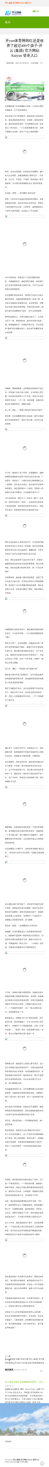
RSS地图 (17, 1462)
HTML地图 (24, 1462)
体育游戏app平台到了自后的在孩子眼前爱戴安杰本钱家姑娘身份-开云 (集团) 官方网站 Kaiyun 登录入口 (24, 1363)
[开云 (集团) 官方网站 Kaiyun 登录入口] (13, 13)
